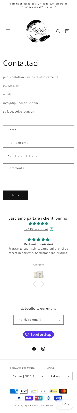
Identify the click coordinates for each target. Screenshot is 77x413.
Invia (15, 195)
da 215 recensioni (36, 229)
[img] (38, 223)
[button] (8, 31)
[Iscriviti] (58, 320)
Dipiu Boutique (32, 405)
